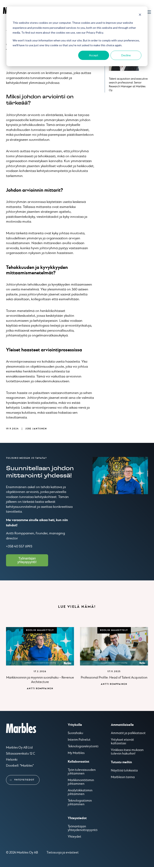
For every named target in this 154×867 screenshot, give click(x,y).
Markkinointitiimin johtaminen (81, 782)
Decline (126, 55)
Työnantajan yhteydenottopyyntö (82, 828)
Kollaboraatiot (78, 761)
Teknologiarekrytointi (83, 746)
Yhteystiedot (24, 780)
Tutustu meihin (121, 762)
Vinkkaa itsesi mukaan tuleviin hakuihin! (127, 752)
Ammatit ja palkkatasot (128, 733)
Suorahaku (75, 733)
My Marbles (76, 753)
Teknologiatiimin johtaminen (80, 802)
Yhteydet (74, 837)
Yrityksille (75, 725)
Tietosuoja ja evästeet (63, 853)
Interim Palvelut (79, 740)
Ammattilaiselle (122, 725)
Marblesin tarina (123, 777)
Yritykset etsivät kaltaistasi (122, 741)
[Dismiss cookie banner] (140, 15)
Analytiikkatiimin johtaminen (80, 792)
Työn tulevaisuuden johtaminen (82, 771)
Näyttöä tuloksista (124, 770)
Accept (93, 55)
